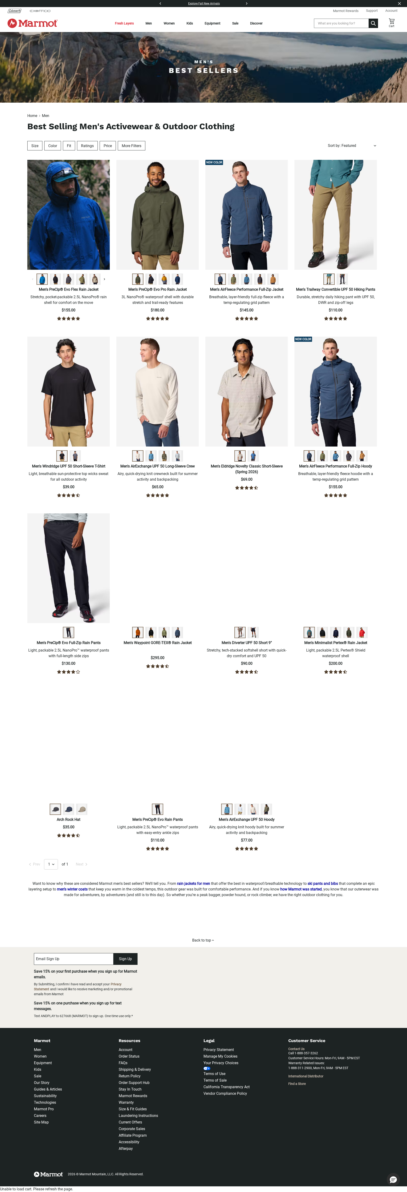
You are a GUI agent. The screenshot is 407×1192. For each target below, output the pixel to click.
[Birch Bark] (137, 456)
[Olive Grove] (81, 279)
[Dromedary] (273, 279)
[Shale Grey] (81, 809)
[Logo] (33, 23)
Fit (69, 146)
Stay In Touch (130, 1089)
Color (52, 146)
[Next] (246, 3)
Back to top (201, 940)
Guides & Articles (48, 1089)
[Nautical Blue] (42, 279)
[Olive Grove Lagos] (164, 456)
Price (108, 146)
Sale (235, 23)
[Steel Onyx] (75, 456)
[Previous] (160, 3)
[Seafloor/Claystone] (309, 632)
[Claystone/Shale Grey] (95, 279)
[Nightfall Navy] (177, 279)
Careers (40, 1115)
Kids (190, 23)
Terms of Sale (215, 1080)
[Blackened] (259, 279)
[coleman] (16, 11)
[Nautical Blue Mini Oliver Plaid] (253, 456)
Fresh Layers (124, 23)
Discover (256, 23)
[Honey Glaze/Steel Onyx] (164, 279)
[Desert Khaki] (329, 279)
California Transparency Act (227, 1087)
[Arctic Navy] (335, 632)
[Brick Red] (362, 632)
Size (34, 146)
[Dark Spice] (137, 632)
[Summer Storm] (246, 279)
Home (32, 115)
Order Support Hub (134, 1082)
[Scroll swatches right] (104, 279)
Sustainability (45, 1096)
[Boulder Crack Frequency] (177, 456)
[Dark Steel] (68, 279)
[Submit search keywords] (373, 23)
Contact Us (296, 1049)
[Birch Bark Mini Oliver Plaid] (240, 456)
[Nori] (137, 279)
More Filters (131, 146)
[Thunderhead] (220, 279)
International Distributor (305, 1076)
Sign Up (125, 959)
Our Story (41, 1082)
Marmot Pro (44, 1109)
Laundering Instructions (138, 1115)
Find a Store (297, 1084)
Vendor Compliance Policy (225, 1093)
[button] (393, 1179)
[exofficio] (39, 11)
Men (149, 23)
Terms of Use (214, 1073)
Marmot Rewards (133, 1096)
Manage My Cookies (220, 1056)
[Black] (55, 279)
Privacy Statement (219, 1049)
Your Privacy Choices (221, 1063)
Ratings (87, 146)
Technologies (45, 1102)
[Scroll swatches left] (33, 279)
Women (169, 23)
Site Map (41, 1122)
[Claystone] (240, 632)
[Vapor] (240, 809)
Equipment (212, 23)
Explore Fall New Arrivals (204, 3)
